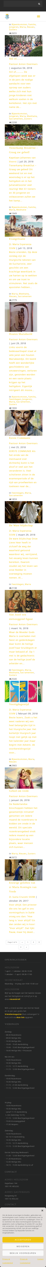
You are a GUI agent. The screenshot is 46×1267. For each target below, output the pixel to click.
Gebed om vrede (19, 790)
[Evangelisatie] (24, 225)
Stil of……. (16, 58)
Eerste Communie (19, 437)
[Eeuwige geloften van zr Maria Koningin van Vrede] (24, 869)
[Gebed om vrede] (24, 777)
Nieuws (31, 27)
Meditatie (32, 116)
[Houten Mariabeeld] (21, 316)
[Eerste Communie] (24, 422)
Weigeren (23, 1246)
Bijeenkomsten (19, 24)
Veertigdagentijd (19, 704)
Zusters (13, 29)
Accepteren (23, 1240)
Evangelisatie (17, 238)
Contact (40, 1259)
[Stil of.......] (24, 45)
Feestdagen (15, 399)
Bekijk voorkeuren (23, 1253)
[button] (42, 1210)
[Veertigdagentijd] (24, 691)
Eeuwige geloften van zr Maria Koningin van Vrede (23, 887)
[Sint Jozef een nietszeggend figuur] (24, 600)
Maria (23, 27)
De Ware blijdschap (21, 525)
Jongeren (14, 27)
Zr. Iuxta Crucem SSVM (22, 896)
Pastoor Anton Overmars (23, 64)
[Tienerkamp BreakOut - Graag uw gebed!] (24, 134)
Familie (32, 24)
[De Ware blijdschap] (24, 511)
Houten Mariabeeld (20, 333)
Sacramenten (16, 118)
